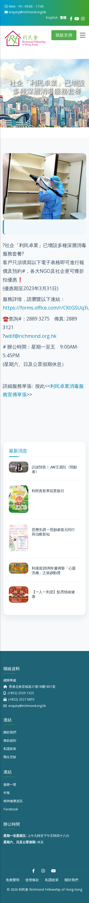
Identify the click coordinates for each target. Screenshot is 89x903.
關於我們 (9, 732)
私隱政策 (9, 748)
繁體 (63, 17)
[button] (44, 157)
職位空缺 (9, 757)
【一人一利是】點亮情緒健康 (53, 594)
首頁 (44, 99)
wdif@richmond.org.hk (30, 336)
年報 (6, 792)
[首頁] (25, 36)
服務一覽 (9, 784)
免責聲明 (12, 879)
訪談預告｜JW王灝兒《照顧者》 (54, 469)
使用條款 (32, 879)
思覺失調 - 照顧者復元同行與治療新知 (53, 532)
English (52, 17)
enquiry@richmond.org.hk (27, 706)
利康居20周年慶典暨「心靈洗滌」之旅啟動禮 (54, 570)
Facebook (10, 809)
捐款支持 (63, 35)
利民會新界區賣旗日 (48, 491)
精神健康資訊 (13, 801)
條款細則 (9, 740)
